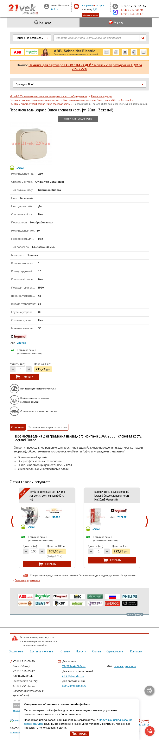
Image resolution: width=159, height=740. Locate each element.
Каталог (45, 22)
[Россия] (112, 596)
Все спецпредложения (27, 580)
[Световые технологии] (130, 603)
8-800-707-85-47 (23, 676)
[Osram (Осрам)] (25, 603)
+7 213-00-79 (24, 661)
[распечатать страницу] (149, 690)
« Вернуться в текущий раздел (78, 118)
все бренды (135, 614)
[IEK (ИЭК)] (77, 596)
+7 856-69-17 (24, 671)
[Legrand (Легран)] (60, 596)
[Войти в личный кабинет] (46, 6)
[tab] (18, 427)
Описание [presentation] (17, 427)
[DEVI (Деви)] (42, 603)
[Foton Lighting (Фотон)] (95, 603)
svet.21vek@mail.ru (74, 685)
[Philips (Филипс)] (130, 596)
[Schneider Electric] (42, 596)
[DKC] (112, 603)
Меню (118, 22)
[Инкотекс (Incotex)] (95, 596)
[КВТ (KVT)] (60, 603)
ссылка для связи (125, 666)
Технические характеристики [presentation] (47, 427)
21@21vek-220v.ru (74, 666)
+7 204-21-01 (24, 685)
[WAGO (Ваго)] (77, 603)
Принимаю (79, 733)
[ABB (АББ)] (25, 596)
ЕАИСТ (31, 526)
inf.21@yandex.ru (73, 676)
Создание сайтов (139, 724)
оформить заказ (90, 15)
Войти (54, 9)
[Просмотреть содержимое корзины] (76, 6)
